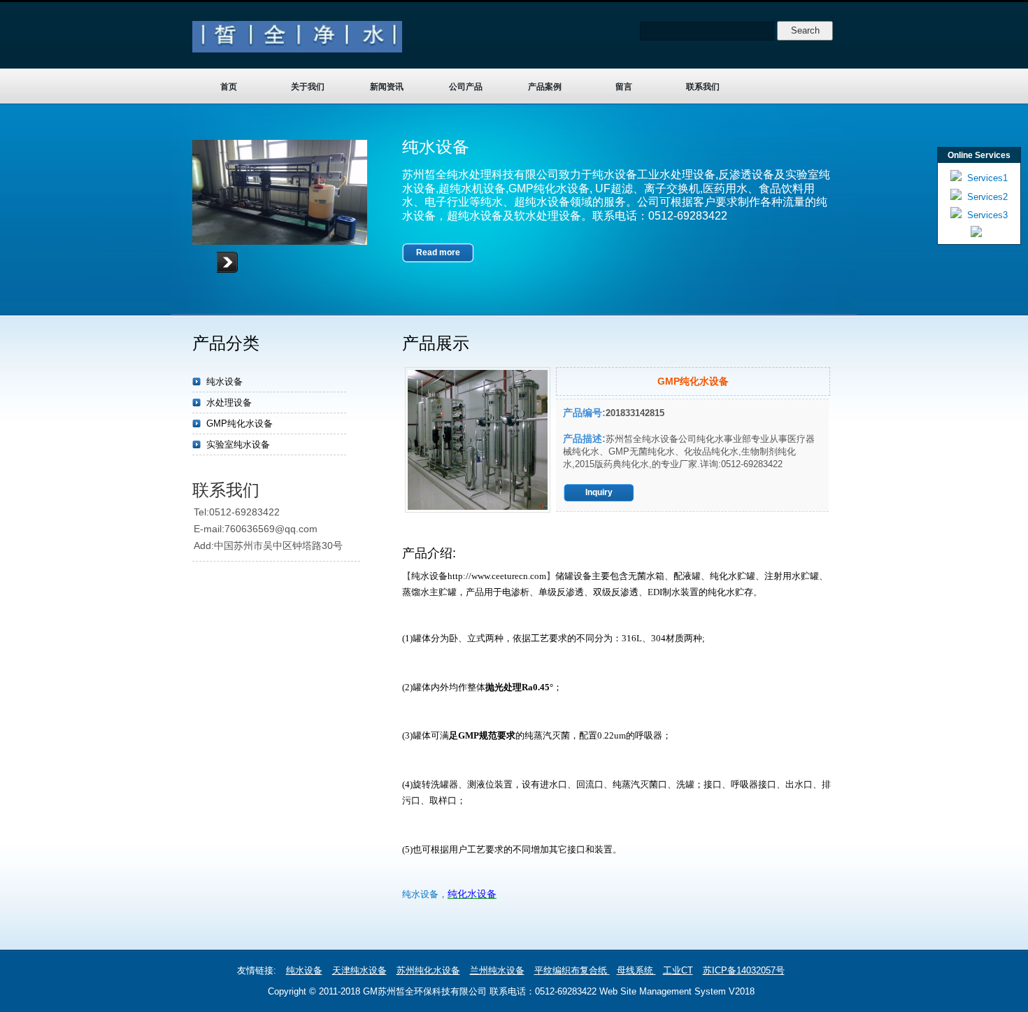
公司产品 (466, 87)
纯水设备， (425, 894)
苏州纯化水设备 (428, 970)
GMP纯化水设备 (239, 423)
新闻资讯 (387, 87)
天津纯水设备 (359, 970)
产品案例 (545, 87)
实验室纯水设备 (238, 444)
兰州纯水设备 (497, 970)
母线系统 (636, 970)
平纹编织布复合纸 (572, 970)
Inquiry (599, 492)
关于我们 (307, 87)
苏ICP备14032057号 (744, 970)
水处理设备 (229, 402)
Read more (438, 252)
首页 (228, 87)
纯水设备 (224, 381)
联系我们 (703, 87)
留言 (623, 87)
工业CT (678, 970)
